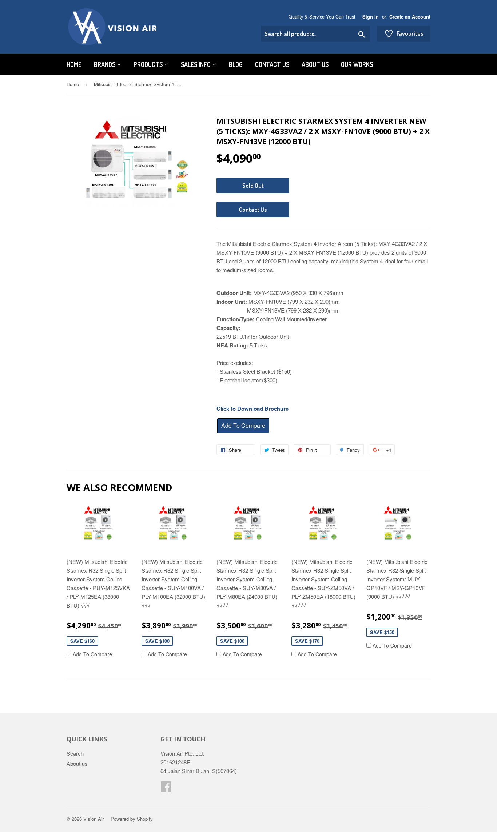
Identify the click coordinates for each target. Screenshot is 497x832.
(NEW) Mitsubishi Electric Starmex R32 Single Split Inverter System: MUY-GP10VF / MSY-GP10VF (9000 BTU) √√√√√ (397, 579)
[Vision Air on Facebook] (165, 788)
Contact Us (272, 64)
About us (315, 64)
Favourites (403, 33)
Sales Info (196, 64)
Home (74, 64)
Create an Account (409, 16)
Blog (236, 64)
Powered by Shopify (132, 818)
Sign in (370, 16)
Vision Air (93, 818)
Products (149, 64)
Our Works (357, 64)
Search (75, 753)
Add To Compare (91, 654)
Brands (105, 64)
